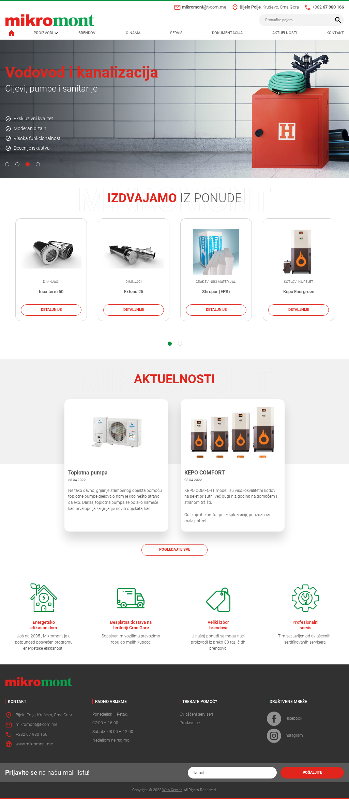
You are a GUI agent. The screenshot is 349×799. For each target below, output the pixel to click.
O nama (133, 33)
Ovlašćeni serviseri (196, 714)
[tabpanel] (174, 109)
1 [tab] (7, 164)
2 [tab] (17, 164)
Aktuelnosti (284, 33)
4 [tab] (38, 164)
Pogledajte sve (174, 549)
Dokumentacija (227, 33)
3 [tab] (28, 164)
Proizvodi (43, 33)
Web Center (172, 790)
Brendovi (87, 33)
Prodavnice (190, 722)
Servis (176, 33)
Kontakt (335, 33)
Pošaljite (312, 772)
